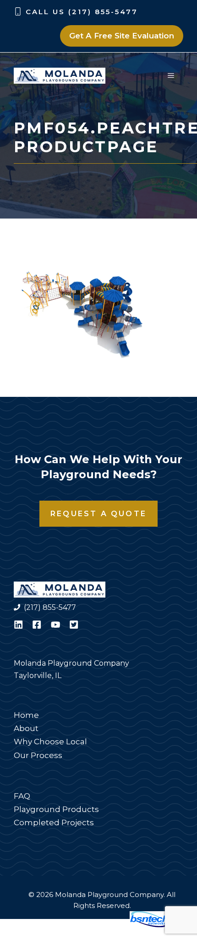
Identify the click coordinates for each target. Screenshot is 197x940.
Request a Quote (98, 513)
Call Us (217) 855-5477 (82, 11)
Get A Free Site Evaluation (121, 35)
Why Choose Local (50, 741)
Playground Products (56, 809)
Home (26, 715)
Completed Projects (54, 822)
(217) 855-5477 (50, 607)
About (26, 728)
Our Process (38, 755)
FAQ (22, 796)
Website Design (94, 925)
